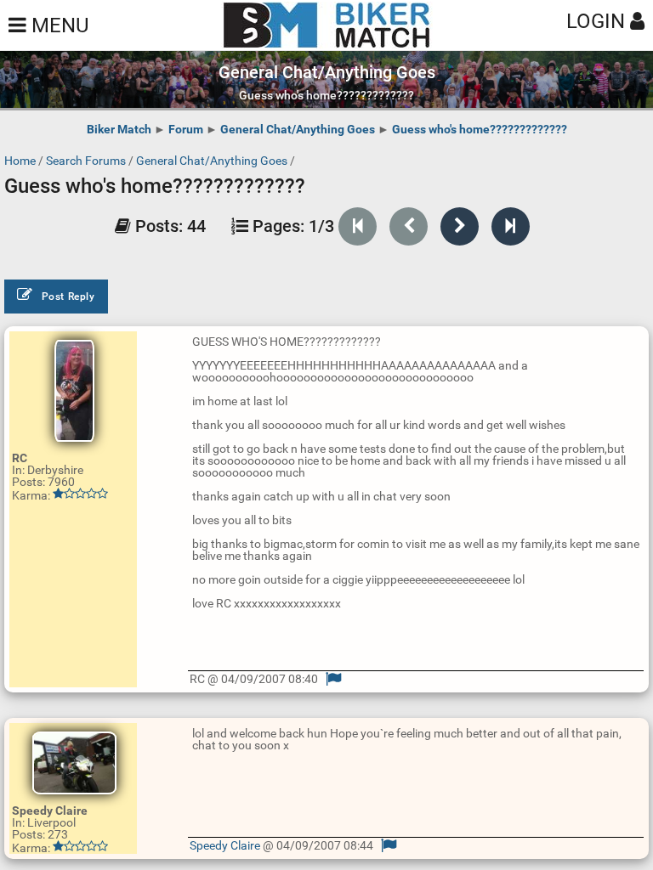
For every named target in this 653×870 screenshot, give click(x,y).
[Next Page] (459, 226)
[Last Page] (510, 226)
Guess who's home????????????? (479, 129)
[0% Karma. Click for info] (80, 494)
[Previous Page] (408, 226)
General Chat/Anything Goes (297, 129)
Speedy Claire (225, 845)
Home (20, 160)
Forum (185, 129)
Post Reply (68, 296)
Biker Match (119, 129)
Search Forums (86, 160)
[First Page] (357, 226)
